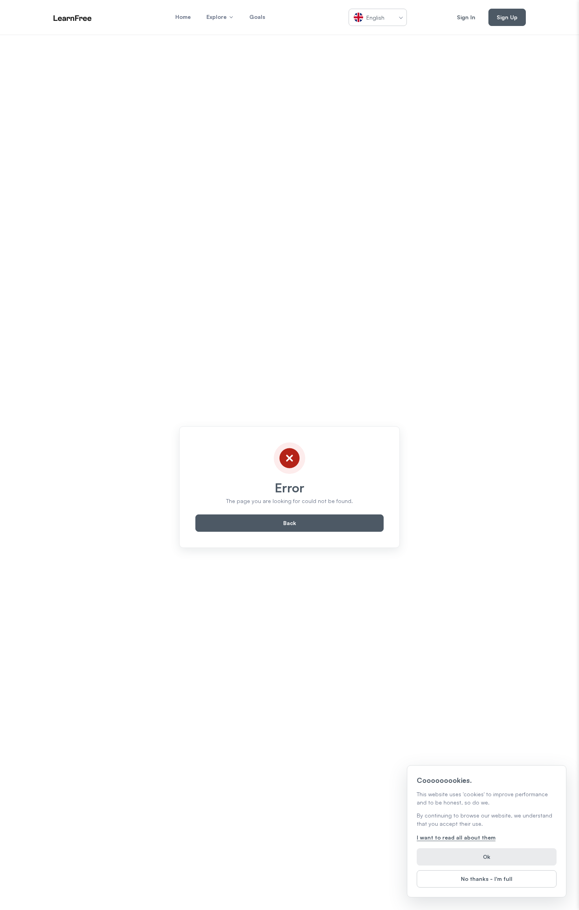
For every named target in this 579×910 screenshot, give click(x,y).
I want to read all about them (456, 837)
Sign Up (507, 17)
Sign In (466, 17)
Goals (257, 16)
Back (289, 523)
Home (183, 16)
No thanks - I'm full (486, 878)
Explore (216, 16)
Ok (486, 856)
